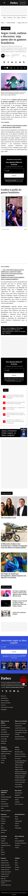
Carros (3, 854)
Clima (16, 838)
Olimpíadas (4, 830)
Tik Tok (3, 760)
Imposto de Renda (6, 810)
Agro (4, 17)
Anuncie (22, 3)
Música (17, 825)
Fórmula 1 (3, 821)
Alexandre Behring (19, 736)
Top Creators (18, 784)
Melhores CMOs (19, 769)
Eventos (17, 823)
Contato (3, 705)
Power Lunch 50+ (5, 865)
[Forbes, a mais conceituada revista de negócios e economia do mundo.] (14, 3)
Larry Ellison (4, 732)
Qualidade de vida (5, 845)
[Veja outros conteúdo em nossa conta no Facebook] (2, 691)
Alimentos (17, 845)
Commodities (4, 803)
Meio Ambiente (19, 836)
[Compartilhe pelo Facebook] (8, 62)
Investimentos (4, 799)
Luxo (2, 847)
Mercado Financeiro (6, 797)
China (16, 865)
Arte (2, 850)
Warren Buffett (4, 736)
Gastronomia (4, 843)
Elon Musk (3, 725)
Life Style (4, 836)
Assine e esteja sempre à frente (15, 687)
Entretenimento (20, 814)
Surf (2, 825)
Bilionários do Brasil (20, 754)
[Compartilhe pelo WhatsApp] (16, 62)
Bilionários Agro (19, 751)
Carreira (9, 17)
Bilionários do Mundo (20, 756)
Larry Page (4, 739)
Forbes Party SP (5, 874)
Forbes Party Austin (6, 872)
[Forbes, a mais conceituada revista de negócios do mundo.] (14, 678)
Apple (2, 762)
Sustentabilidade (19, 841)
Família (17, 799)
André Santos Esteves (20, 739)
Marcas (3, 852)
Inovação (3, 756)
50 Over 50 (18, 758)
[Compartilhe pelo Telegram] (19, 62)
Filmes (16, 819)
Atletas (3, 832)
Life (14, 17)
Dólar (2, 808)
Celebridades (18, 821)
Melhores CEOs (19, 765)
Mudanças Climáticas (20, 843)
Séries (16, 816)
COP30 (17, 847)
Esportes (4, 814)
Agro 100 (17, 749)
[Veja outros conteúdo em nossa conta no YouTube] (14, 691)
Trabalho (17, 802)
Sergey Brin (4, 741)
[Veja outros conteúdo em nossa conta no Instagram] (10, 691)
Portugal (3, 838)
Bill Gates (3, 743)
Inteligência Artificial (6, 751)
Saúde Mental (18, 793)
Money (23, 17)
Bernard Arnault (5, 734)
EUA (16, 860)
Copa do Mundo (5, 816)
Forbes (13, 328)
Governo (17, 867)
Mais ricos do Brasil (21, 721)
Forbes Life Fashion (6, 867)
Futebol (3, 823)
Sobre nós (3, 696)
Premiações (18, 828)
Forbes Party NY (5, 869)
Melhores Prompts (5, 753)
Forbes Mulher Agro (6, 885)
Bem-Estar (18, 790)
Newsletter (3, 709)
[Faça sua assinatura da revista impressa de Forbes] (4, 665)
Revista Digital (5, 700)
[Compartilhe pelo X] (4, 62)
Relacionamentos (19, 797)
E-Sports (3, 819)
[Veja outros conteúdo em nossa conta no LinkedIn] (18, 691)
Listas (18, 17)
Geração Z (17, 795)
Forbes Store (4, 698)
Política (17, 858)
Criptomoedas (5, 806)
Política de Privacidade (10, 180)
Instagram (3, 758)
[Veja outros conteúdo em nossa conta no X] (6, 691)
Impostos (3, 801)
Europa (17, 869)
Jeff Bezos (3, 730)
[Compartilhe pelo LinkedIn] (12, 62)
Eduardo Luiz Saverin (20, 723)
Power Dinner (4, 860)
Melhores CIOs (19, 767)
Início (2, 22)
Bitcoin (3, 794)
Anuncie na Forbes (5, 702)
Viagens (3, 841)
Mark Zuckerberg (5, 727)
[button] (15, 68)
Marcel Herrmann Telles (21, 730)
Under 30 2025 (18, 786)
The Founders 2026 (20, 782)
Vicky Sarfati (18, 725)
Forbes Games (11, 22)
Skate (2, 828)
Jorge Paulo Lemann (20, 728)
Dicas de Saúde (19, 804)
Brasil (16, 862)
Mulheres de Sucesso (20, 780)
